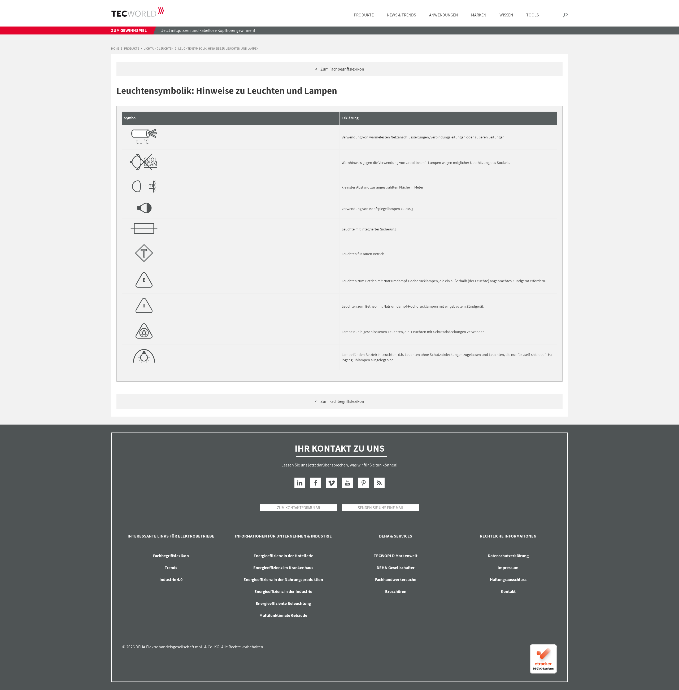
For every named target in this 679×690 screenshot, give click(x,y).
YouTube (347, 483)
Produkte (131, 48)
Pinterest (363, 483)
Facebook (315, 483)
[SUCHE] (565, 15)
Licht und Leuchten (158, 48)
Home (115, 48)
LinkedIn (299, 483)
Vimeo (331, 483)
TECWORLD (137, 12)
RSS (379, 483)
